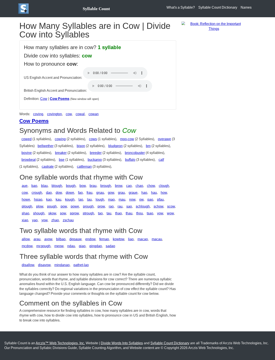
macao (143, 239)
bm (148, 146)
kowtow (118, 239)
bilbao (61, 239)
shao (25, 213)
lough (100, 199)
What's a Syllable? (181, 7)
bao (34, 186)
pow (64, 206)
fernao (104, 239)
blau (44, 186)
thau (129, 213)
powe (75, 206)
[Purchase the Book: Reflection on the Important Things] (214, 26)
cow (69, 114)
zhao (55, 220)
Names (246, 7)
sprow (74, 213)
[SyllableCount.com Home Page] (24, 8)
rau (120, 206)
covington (54, 114)
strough (88, 213)
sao (129, 206)
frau (89, 192)
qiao (82, 246)
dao (49, 192)
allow (26, 239)
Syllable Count (96, 8)
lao (80, 199)
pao (150, 199)
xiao (25, 220)
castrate (48, 166)
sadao (110, 246)
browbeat (28, 159)
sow (63, 213)
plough (27, 206)
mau (122, 199)
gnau (100, 192)
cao (129, 186)
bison (81, 146)
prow (101, 206)
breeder (96, 153)
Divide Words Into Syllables (122, 343)
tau (109, 213)
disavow (44, 265)
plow (39, 206)
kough (70, 199)
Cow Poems (59, 99)
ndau (71, 246)
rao (111, 206)
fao (80, 192)
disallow (28, 265)
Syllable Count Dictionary (217, 7)
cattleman (84, 166)
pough (52, 206)
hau (154, 192)
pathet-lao (81, 265)
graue (133, 192)
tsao (150, 213)
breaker (61, 153)
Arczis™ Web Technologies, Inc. (60, 343)
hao (144, 192)
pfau (160, 199)
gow (111, 192)
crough (37, 192)
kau (58, 199)
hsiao (38, 199)
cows (93, 139)
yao (35, 220)
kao (49, 199)
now (132, 199)
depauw (75, 239)
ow (141, 199)
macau (157, 239)
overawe (164, 139)
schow (158, 206)
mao (111, 199)
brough (105, 186)
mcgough (43, 246)
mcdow (27, 246)
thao (118, 213)
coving (38, 114)
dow (59, 192)
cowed (26, 139)
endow (90, 239)
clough (164, 186)
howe (26, 199)
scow (171, 206)
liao (131, 239)
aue (25, 186)
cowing (60, 139)
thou (139, 213)
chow (151, 186)
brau (93, 186)
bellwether (45, 146)
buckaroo (95, 159)
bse (61, 159)
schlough (143, 206)
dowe (70, 192)
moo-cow (127, 139)
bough (71, 186)
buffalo (130, 159)
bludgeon (115, 146)
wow (170, 213)
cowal (80, 114)
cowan (94, 114)
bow (82, 186)
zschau (68, 220)
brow (118, 186)
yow (44, 220)
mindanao (62, 265)
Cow (43, 99)
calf (161, 159)
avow (48, 239)
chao (139, 186)
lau (89, 199)
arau (37, 239)
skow (52, 213)
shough (38, 213)
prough (88, 206)
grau (121, 192)
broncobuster (135, 153)
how (164, 192)
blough (57, 186)
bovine (26, 153)
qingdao (95, 246)
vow (160, 213)
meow (58, 246)
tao (100, 213)
